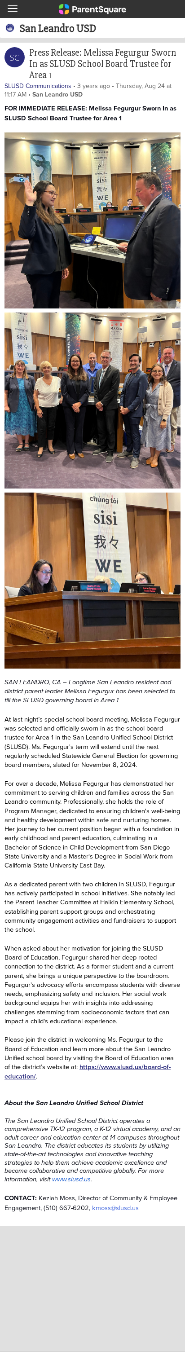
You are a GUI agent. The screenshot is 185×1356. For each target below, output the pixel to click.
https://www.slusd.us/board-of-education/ (87, 1071)
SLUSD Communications (37, 85)
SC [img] (14, 57)
